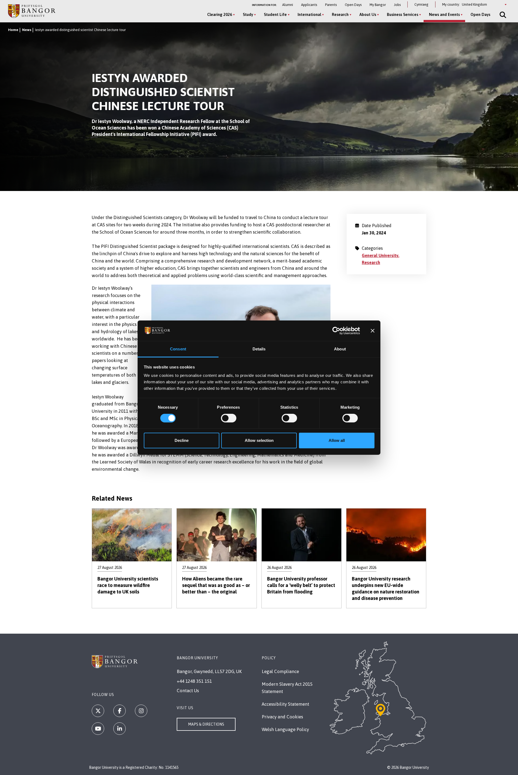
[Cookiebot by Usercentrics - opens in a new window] (336, 331)
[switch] (228, 418)
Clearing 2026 (219, 14)
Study (248, 14)
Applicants (309, 5)
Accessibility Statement (285, 704)
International (309, 14)
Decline (182, 440)
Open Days (353, 5)
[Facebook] (119, 711)
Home (13, 30)
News (26, 30)
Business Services (402, 14)
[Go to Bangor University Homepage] (31, 11)
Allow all (337, 440)
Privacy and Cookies (282, 716)
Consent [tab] (178, 349)
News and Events (444, 14)
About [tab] (340, 349)
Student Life (275, 14)
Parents (331, 5)
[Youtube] (98, 728)
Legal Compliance (280, 671)
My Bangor (378, 5)
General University (380, 255)
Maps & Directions (206, 724)
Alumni (287, 5)
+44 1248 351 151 (194, 681)
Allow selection (259, 440)
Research (340, 14)
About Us (367, 14)
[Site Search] (502, 15)
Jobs (397, 5)
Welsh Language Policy (285, 729)
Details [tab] (259, 349)
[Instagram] (141, 711)
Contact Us (188, 690)
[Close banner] (372, 331)
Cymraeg (421, 4)
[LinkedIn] (119, 728)
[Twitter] (98, 711)
